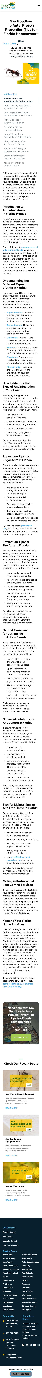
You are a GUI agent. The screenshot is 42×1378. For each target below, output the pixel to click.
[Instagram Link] (31, 1345)
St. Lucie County (29, 1306)
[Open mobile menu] (39, 5)
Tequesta (26, 1284)
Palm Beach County (11, 1269)
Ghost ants (12, 357)
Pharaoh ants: (13, 367)
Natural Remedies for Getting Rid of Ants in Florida (17, 135)
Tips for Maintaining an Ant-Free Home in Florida (16, 150)
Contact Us (21, 1037)
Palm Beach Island (10, 1273)
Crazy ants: (12, 337)
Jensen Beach (8, 1299)
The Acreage (27, 1291)
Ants (14, 43)
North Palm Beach (10, 1266)
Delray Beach (8, 1280)
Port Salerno (27, 1269)
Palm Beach (27, 1258)
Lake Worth (7, 1262)
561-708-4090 (12, 1333)
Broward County (9, 1258)
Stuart (24, 1280)
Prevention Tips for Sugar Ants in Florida (14, 121)
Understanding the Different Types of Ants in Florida (17, 107)
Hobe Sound (8, 1288)
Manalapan (7, 1306)
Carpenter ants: (14, 325)
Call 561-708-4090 (21, 1374)
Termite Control (9, 1232)
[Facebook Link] (23, 1345)
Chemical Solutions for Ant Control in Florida (15, 142)
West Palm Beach (29, 1299)
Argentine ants (14, 312)
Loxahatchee (8, 1302)
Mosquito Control (10, 1241)
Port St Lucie (27, 1273)
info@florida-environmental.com (14, 1356)
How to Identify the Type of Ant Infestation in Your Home (18, 114)
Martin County (8, 1310)
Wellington (26, 1295)
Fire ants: (11, 347)
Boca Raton (7, 1255)
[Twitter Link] (27, 1345)
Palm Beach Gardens (30, 1262)
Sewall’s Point (27, 1277)
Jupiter (5, 1277)
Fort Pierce (7, 1284)
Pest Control (8, 1237)
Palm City (26, 1266)
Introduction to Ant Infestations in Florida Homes (18, 99)
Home (6, 43)
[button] (21, 94)
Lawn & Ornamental (11, 1245)
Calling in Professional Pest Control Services (14, 157)
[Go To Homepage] (8, 5)
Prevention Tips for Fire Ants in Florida (13, 128)
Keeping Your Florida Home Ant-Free (14, 164)
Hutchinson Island (10, 1295)
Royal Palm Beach (29, 1302)
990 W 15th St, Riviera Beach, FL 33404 (12, 1324)
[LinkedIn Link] (34, 1345)
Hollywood (7, 1291)
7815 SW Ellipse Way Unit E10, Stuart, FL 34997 (12, 1343)
